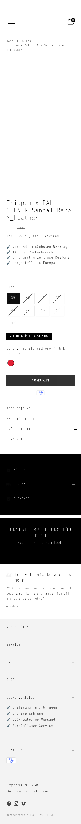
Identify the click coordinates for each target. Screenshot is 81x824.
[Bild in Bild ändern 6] (12, 185)
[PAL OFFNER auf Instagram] (16, 804)
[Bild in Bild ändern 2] (26, 171)
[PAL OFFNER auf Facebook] (9, 804)
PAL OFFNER (47, 815)
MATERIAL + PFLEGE (23, 419)
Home (10, 41)
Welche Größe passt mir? (29, 336)
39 (13, 298)
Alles (26, 41)
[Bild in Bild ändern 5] (69, 171)
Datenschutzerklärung (29, 791)
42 (58, 298)
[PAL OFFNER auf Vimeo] (23, 804)
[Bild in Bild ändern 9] (55, 185)
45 (43, 310)
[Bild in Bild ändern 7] (26, 185)
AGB (35, 785)
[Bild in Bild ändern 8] (40, 185)
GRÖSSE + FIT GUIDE (24, 429)
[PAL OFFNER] (36, 21)
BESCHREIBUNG (18, 409)
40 (28, 298)
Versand (52, 236)
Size (10, 287)
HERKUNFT (14, 439)
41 (43, 298)
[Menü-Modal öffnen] (11, 21)
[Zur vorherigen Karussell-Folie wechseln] (6, 560)
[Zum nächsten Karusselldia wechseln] (74, 560)
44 (28, 310)
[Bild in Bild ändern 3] (40, 171)
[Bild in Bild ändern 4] (55, 171)
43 (13, 310)
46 (58, 310)
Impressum (17, 785)
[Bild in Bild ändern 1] (12, 171)
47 (13, 323)
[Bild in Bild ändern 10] (69, 185)
